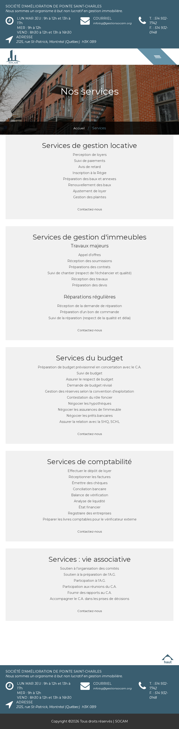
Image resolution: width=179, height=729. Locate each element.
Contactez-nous (89, 209)
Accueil (79, 128)
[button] (157, 56)
